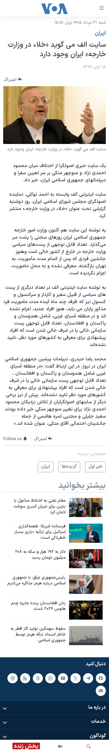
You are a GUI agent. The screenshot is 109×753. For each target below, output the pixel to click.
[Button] (12, 79)
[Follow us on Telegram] (88, 678)
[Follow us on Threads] (38, 678)
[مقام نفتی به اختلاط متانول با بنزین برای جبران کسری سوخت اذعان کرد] (86, 507)
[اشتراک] (101, 691)
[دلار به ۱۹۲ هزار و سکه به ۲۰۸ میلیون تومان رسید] (86, 558)
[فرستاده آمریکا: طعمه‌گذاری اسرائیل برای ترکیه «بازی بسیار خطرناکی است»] (86, 533)
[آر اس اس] (25, 678)
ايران (100, 33)
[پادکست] (12, 678)
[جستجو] (89, 746)
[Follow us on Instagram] (50, 678)
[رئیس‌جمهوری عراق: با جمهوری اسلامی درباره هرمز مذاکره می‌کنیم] (86, 584)
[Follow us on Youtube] (63, 678)
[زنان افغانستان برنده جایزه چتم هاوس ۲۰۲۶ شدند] (86, 610)
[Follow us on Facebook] (101, 678)
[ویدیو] (60, 746)
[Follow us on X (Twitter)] (75, 678)
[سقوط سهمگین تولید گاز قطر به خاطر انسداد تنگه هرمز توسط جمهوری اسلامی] (86, 635)
